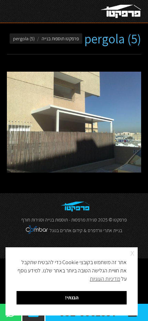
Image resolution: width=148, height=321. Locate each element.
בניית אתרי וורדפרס (105, 230)
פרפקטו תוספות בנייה (60, 38)
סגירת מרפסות (84, 220)
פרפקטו (120, 220)
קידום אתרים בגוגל (66, 230)
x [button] (132, 252)
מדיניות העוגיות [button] (105, 278)
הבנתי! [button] (71, 297)
